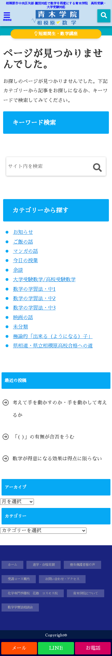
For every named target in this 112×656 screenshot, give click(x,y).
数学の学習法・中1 (34, 289)
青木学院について (85, 593)
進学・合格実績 (43, 564)
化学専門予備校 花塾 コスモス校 (33, 593)
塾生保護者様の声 (82, 564)
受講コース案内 (19, 579)
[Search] (97, 168)
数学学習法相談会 (20, 607)
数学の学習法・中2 (34, 298)
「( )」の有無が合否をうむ (43, 437)
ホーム (12, 564)
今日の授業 (25, 260)
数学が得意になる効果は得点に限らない (57, 458)
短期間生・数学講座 (57, 34)
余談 (18, 270)
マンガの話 (25, 251)
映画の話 (23, 317)
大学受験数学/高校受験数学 (44, 279)
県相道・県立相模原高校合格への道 (53, 345)
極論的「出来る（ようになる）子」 (53, 336)
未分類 (20, 326)
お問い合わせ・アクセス (62, 579)
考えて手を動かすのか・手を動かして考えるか (59, 409)
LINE (56, 648)
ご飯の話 (23, 242)
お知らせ (23, 232)
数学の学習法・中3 (34, 307)
